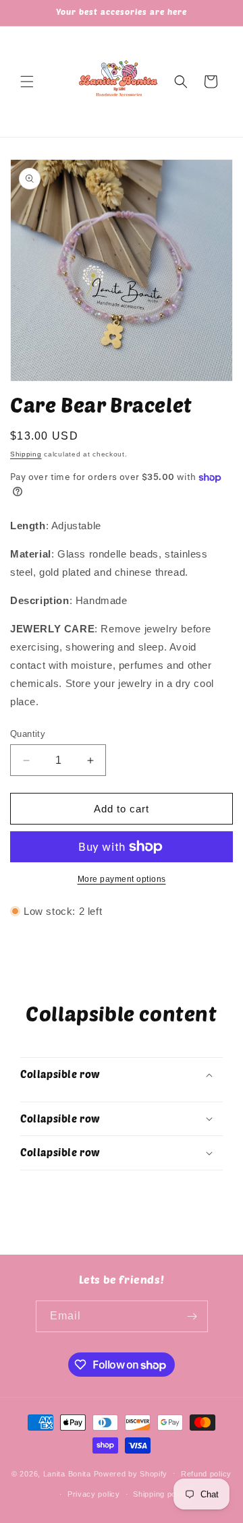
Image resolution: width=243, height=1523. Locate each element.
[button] (27, 81)
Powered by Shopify (131, 1473)
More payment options (122, 879)
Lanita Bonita (67, 1473)
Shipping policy (161, 1494)
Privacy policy (94, 1494)
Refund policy (206, 1474)
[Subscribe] (192, 1316)
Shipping (26, 454)
